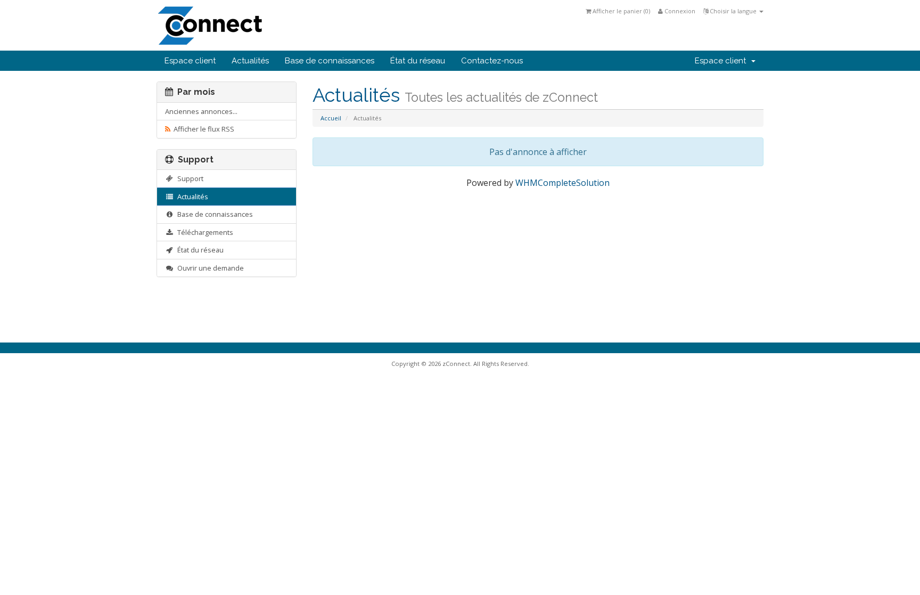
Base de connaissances (329, 61)
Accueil (331, 118)
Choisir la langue (733, 11)
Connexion (679, 11)
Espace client (190, 61)
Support (188, 178)
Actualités (250, 61)
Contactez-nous (492, 61)
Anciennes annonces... (201, 111)
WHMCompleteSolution (562, 183)
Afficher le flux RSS (202, 129)
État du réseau (417, 61)
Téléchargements (203, 232)
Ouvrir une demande (209, 268)
